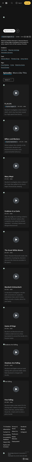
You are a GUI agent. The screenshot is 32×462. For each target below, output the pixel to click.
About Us (15, 431)
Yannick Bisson (5, 58)
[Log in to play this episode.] (16, 93)
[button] (16, 100)
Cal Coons (4, 50)
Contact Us (6, 432)
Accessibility (7, 434)
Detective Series (20, 65)
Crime (12, 65)
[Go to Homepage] (6, 3)
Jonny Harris (24, 58)
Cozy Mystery (5, 65)
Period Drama (5, 67)
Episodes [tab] (7, 73)
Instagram (24, 432)
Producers (15, 434)
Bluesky (23, 429)
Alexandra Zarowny (7, 52)
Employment (15, 441)
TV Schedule (7, 426)
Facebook (23, 426)
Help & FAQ (6, 442)
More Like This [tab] (20, 73)
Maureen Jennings (13, 50)
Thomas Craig (15, 58)
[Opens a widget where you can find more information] (25, 459)
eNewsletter (6, 429)
